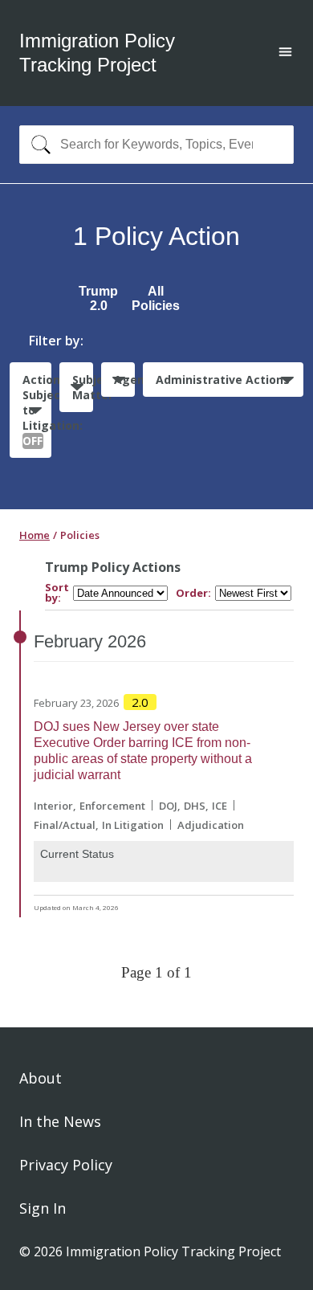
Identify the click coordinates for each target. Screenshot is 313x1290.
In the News (60, 1121)
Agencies (124, 379)
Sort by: (57, 592)
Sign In (42, 1208)
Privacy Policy (65, 1164)
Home (34, 535)
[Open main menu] (285, 53)
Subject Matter (82, 387)
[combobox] (156, 144)
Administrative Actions (223, 379)
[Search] (37, 144)
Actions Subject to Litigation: (36, 410)
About (40, 1078)
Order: (193, 593)
